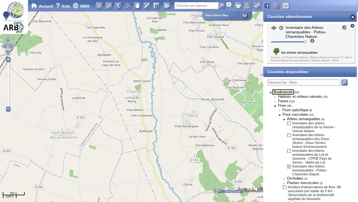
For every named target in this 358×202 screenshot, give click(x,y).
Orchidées (295, 178)
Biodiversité (283, 92)
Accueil (46, 6)
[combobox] (229, 4)
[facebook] (266, 5)
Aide (63, 6)
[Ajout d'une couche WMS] (167, 5)
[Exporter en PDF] (247, 5)
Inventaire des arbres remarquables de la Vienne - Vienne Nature (314, 127)
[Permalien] (257, 5)
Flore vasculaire (295, 114)
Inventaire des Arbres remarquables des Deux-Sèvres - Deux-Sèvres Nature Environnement (311, 141)
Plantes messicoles (303, 183)
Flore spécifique (295, 110)
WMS (85, 6)
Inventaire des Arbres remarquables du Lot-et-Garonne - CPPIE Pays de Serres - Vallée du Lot (312, 156)
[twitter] (276, 5)
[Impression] (238, 5)
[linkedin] (285, 5)
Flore (282, 105)
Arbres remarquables (304, 119)
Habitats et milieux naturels (300, 96)
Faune (283, 101)
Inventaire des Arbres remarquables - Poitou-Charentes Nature (309, 170)
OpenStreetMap (230, 191)
